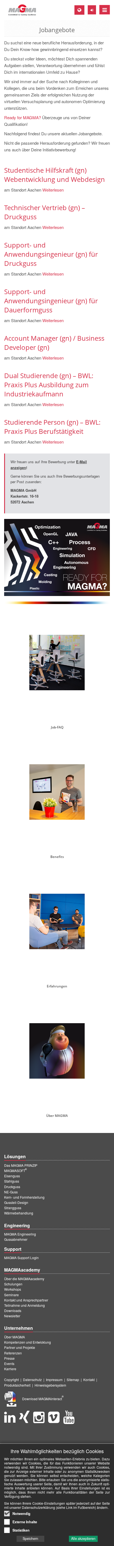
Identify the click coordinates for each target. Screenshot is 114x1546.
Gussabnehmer (15, 1239)
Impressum (54, 1379)
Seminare (11, 1294)
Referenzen (13, 1353)
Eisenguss (12, 1175)
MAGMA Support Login (21, 1257)
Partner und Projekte (19, 1347)
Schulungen (13, 1284)
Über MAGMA (14, 1336)
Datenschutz (32, 1379)
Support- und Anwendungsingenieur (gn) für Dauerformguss (51, 300)
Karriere (10, 1368)
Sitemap (73, 1379)
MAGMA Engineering (20, 1234)
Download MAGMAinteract (43, 1398)
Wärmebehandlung (18, 1213)
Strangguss (12, 1207)
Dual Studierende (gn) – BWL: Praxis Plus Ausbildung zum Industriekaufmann (48, 384)
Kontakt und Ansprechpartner (26, 1300)
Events (9, 1363)
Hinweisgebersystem (50, 1385)
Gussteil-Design (16, 1202)
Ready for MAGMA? (22, 117)
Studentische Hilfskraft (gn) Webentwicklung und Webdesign (54, 174)
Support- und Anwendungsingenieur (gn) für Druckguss (51, 254)
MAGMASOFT (15, 1170)
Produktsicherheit (17, 1385)
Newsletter (12, 1315)
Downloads (12, 1310)
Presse (9, 1358)
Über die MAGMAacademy (24, 1278)
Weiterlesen (52, 190)
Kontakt (89, 1379)
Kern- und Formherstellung (24, 1197)
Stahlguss (11, 1181)
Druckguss (12, 1186)
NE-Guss (11, 1192)
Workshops (12, 1289)
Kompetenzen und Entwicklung (27, 1342)
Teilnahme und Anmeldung (24, 1305)
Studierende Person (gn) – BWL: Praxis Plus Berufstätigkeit (52, 426)
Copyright (11, 1379)
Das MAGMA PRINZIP (20, 1165)
